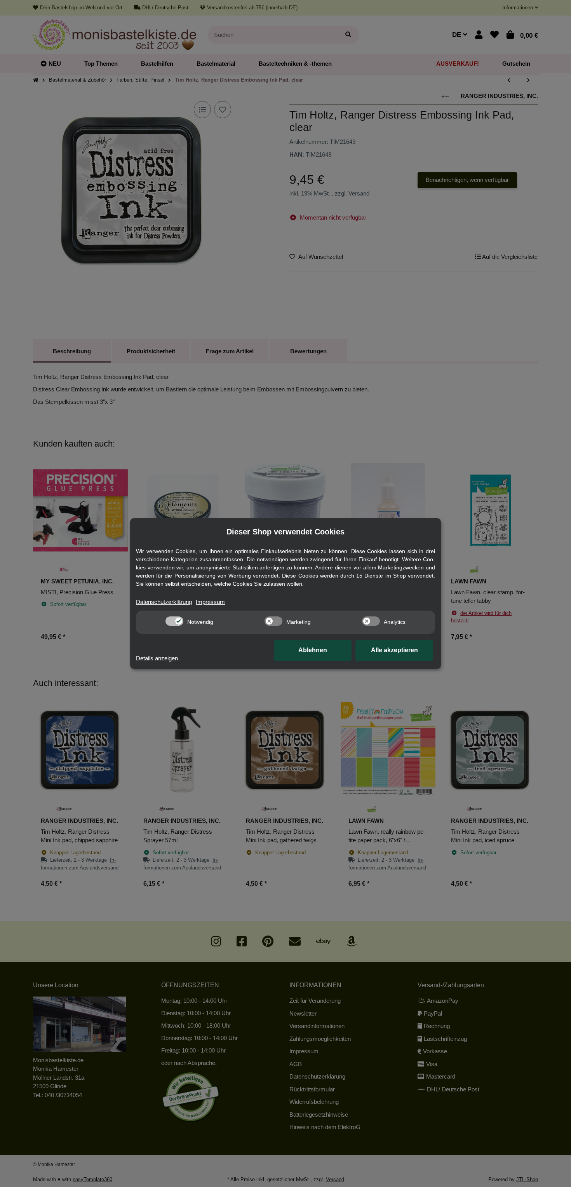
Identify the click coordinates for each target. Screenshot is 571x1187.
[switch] (174, 621)
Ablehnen (312, 650)
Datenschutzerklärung (164, 602)
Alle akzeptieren (394, 650)
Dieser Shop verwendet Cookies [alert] (285, 531)
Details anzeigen (157, 658)
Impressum (210, 602)
